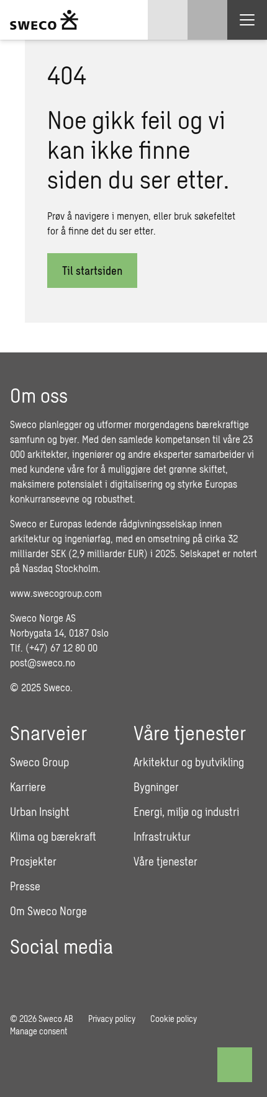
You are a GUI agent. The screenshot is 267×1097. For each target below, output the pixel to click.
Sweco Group (39, 762)
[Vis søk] (207, 20)
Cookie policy (173, 1018)
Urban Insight (40, 811)
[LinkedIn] (89, 975)
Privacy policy (111, 1018)
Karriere (28, 787)
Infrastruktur (162, 836)
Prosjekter (33, 861)
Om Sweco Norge (48, 911)
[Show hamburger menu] (247, 20)
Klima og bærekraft (53, 836)
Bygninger (156, 787)
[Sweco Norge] (44, 20)
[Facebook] (20, 975)
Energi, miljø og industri (186, 811)
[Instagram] (55, 975)
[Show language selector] (168, 20)
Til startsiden (92, 270)
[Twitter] (124, 975)
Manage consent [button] (38, 1031)
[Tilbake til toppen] (234, 1064)
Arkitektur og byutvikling (189, 762)
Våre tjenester (165, 861)
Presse (25, 886)
